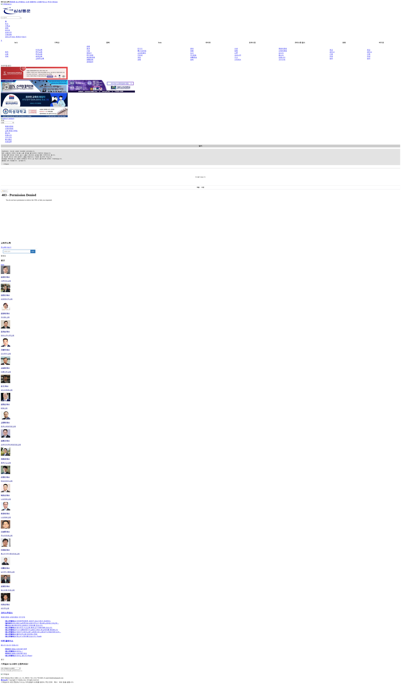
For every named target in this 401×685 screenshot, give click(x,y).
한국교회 (39, 54)
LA (10, 4)
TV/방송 (193, 55)
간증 (331, 54)
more (2, 264)
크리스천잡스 (7, 613)
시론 (236, 53)
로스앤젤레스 (20, 2)
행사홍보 (8, 139)
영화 (192, 51)
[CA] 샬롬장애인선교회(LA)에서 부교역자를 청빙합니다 (31, 630)
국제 (6, 56)
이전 (202, 187)
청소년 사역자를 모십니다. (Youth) (23, 636)
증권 (88, 48)
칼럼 (236, 51)
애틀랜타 (33, 2)
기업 (88, 51)
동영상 (18, 37)
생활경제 (90, 59)
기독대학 (8, 34)
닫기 (200, 146)
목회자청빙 (283, 48)
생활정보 (193, 57)
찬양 (331, 56)
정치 (6, 52)
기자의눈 (237, 59)
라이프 (7, 30)
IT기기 (140, 48)
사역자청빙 (283, 51)
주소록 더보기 (6, 247)
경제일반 (90, 62)
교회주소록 (40, 58)
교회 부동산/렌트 (11, 131)
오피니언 (8, 32)
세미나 (332, 52)
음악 (192, 48)
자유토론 (8, 142)
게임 (139, 57)
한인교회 (39, 52)
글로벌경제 (91, 57)
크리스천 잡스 (10, 37)
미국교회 (39, 50)
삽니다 (281, 53)
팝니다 (281, 55)
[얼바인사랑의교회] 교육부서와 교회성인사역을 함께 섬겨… (33, 632)
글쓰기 (5, 191)
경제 (6, 28)
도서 (192, 53)
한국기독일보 (53, 2)
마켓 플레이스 (7, 641)
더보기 (23, 37)
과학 (139, 59)
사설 (236, 48)
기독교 (7, 26)
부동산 (89, 53)
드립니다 (282, 57)
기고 (236, 57)
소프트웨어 (142, 53)
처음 (198, 187)
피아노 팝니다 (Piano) (18, 655)
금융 (88, 46)
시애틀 (39, 2)
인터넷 (140, 55)
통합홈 (12, 2)
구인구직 (282, 59)
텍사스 (44, 2)
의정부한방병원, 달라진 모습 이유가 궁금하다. (28, 621)
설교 (331, 50)
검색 (32, 251)
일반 (331, 58)
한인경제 (90, 55)
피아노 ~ (14, 651)
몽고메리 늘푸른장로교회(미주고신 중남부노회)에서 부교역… (32, 623)
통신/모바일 (142, 51)
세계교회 (39, 56)
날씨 (192, 59)
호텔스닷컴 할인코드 (16, 653)
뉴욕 (27, 2)
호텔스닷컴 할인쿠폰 (16, 649)
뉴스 (6, 23)
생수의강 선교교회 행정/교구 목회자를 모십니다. (28, 627)
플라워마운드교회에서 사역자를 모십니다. (24, 625)
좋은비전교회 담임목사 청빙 (21, 634)
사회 (6, 54)
